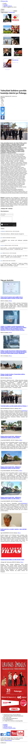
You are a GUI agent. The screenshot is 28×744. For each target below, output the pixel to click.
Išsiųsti (2, 228)
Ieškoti (15, 10)
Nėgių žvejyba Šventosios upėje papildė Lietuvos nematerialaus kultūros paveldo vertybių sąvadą (12, 297)
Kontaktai (5, 4)
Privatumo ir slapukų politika (9, 728)
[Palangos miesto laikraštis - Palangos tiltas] (4, 1)
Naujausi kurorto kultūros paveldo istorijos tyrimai (12, 559)
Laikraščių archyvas (7, 5)
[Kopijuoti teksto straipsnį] (2, 102)
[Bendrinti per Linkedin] (3, 110)
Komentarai (24, 410)
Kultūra (20, 440)
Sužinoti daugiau (8, 740)
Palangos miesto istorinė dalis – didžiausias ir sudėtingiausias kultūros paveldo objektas (11, 437)
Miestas (10, 300)
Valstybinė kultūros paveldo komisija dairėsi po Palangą (14, 405)
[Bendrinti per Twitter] (3, 114)
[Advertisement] (14, 79)
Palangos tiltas (12, 12)
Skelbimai (5, 725)
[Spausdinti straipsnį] (2, 106)
